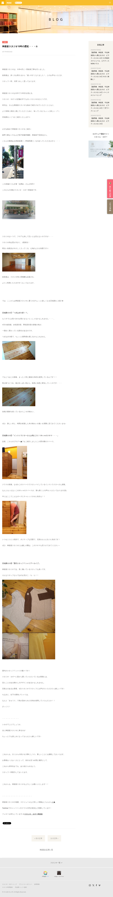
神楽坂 (9, 3)
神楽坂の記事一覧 (46, 849)
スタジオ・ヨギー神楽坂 (33, 814)
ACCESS (18, 3)
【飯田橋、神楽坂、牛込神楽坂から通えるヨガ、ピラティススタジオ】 (100, 121)
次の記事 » (54, 838)
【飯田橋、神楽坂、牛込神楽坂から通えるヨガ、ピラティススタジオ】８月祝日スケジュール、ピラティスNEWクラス (100, 58)
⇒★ (53, 802)
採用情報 (37, 884)
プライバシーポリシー (25, 884)
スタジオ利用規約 (7, 887)
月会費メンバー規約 (21, 887)
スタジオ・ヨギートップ (9, 884)
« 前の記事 (38, 838)
